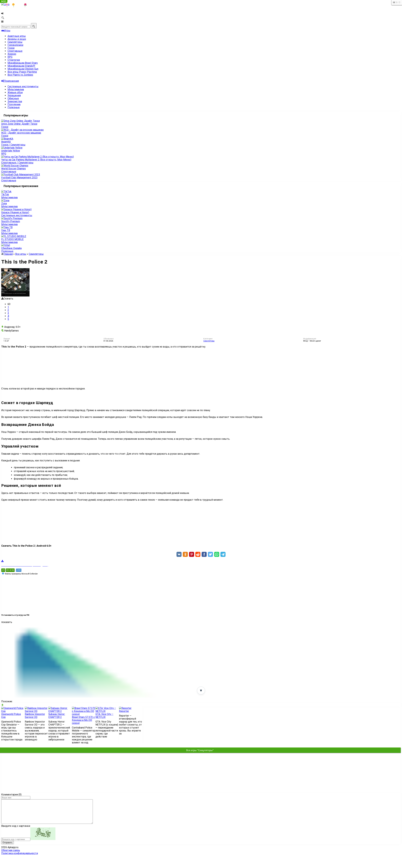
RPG (10, 56)
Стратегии (14, 59)
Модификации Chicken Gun (23, 68)
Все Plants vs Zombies (20, 74)
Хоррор (12, 53)
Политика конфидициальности (19, 853)
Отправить (8, 842)
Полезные (14, 107)
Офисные (13, 98)
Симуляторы (15, 42)
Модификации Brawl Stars (23, 62)
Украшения (14, 95)
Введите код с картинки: (15, 825)
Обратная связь (10, 850)
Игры (7, 30)
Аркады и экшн (17, 39)
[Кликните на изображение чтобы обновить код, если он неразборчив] (42, 839)
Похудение (14, 104)
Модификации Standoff (21, 65)
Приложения (11, 80)
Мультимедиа (16, 89)
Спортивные (15, 50)
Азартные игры (17, 36)
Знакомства (15, 101)
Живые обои (15, 92)
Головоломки (15, 44)
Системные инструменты (23, 86)
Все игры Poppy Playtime (22, 71)
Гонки (11, 47)
